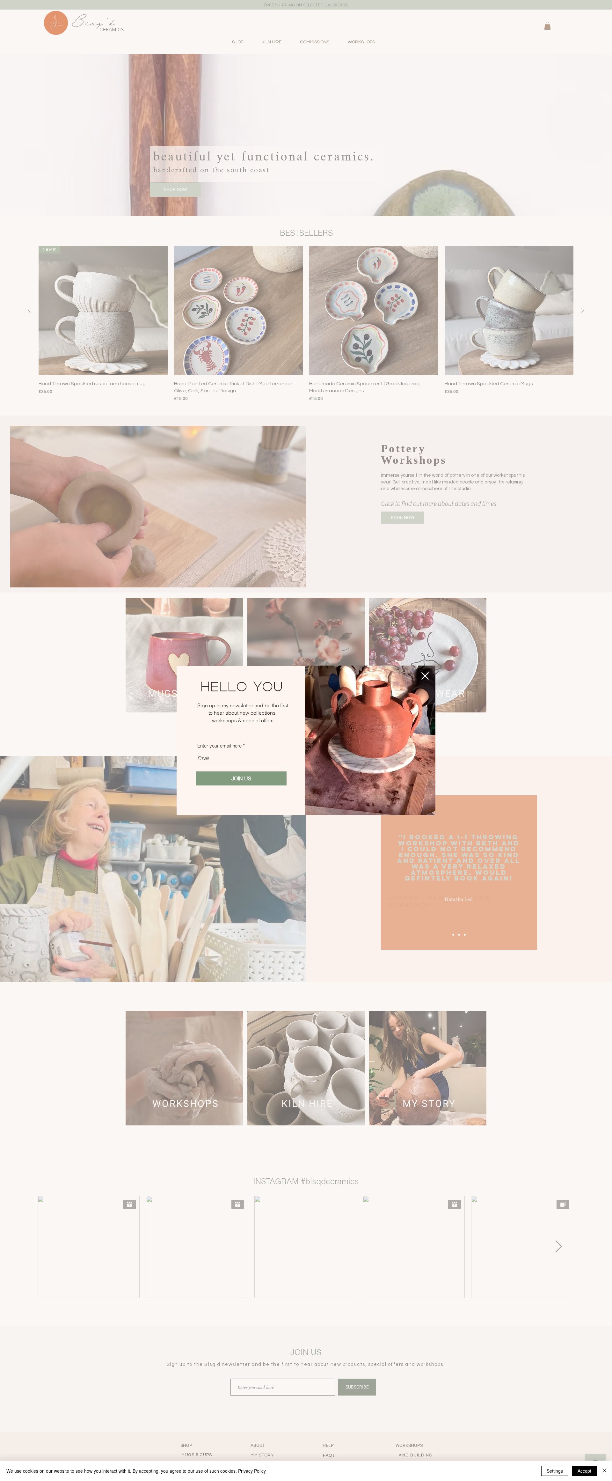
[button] (425, 676)
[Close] (604, 1471)
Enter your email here (219, 745)
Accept (584, 1471)
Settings (555, 1471)
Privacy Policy (252, 1471)
